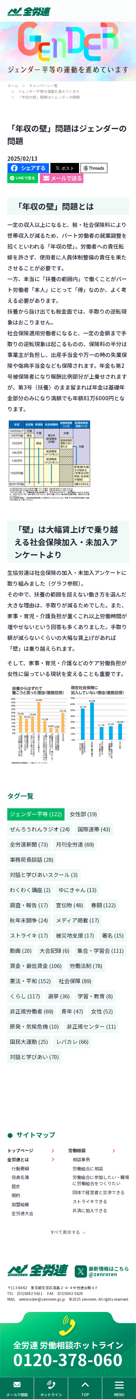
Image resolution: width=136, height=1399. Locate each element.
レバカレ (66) (72, 1041)
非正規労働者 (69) (31, 1011)
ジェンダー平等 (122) (36, 814)
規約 (16, 1195)
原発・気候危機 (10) (34, 1026)
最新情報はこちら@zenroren (108, 1271)
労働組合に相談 (88, 1168)
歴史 (16, 1186)
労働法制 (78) (86, 965)
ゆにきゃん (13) (77, 890)
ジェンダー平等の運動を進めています (49, 91)
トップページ (20, 1150)
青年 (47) (72, 1011)
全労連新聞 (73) (29, 844)
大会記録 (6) (54, 950)
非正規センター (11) (91, 1026)
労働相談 (77, 1150)
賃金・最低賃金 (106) (36, 965)
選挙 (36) (59, 996)
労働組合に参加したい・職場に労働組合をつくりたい (101, 1180)
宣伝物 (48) (69, 905)
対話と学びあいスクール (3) (44, 874)
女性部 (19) (83, 814)
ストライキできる (90, 1201)
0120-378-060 (68, 1359)
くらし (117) (25, 996)
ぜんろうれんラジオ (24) (40, 829)
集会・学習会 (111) (100, 950)
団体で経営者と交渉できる (99, 1192)
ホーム (12, 85)
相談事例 (81, 1159)
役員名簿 (20, 1177)
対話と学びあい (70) (34, 1056)
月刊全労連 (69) (75, 844)
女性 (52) (102, 1011)
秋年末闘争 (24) (29, 920)
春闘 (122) (103, 905)
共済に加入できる (90, 1210)
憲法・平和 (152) (30, 981)
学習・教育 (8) (95, 996)
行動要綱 (20, 1168)
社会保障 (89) (75, 981)
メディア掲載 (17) (77, 920)
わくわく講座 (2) (30, 890)
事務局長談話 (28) (31, 859)
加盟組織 (20, 1204)
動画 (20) (21, 950)
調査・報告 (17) (29, 905)
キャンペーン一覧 (43, 85)
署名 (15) (113, 935)
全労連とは (18, 1159)
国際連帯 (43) (94, 829)
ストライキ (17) (29, 935)
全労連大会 (22, 1213)
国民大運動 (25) (29, 1041)
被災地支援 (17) (75, 935)
